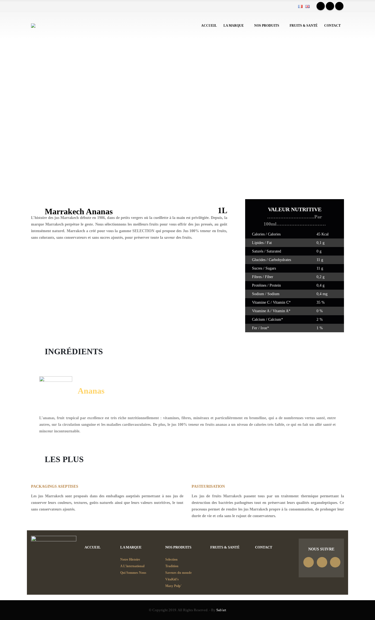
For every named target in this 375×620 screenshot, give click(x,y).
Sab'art (221, 610)
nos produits (266, 26)
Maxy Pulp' (173, 586)
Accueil (209, 26)
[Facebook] (321, 6)
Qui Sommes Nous (133, 573)
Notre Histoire (130, 559)
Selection (171, 559)
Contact (332, 26)
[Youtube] (330, 6)
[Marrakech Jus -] (44, 25)
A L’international (132, 566)
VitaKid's (172, 579)
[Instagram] (339, 6)
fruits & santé (304, 26)
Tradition (171, 566)
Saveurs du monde (178, 573)
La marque (233, 26)
